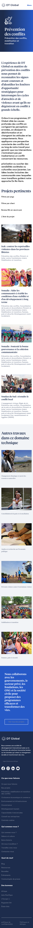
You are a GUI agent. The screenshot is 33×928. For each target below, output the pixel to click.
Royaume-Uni (6, 903)
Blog (3, 864)
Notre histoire (6, 840)
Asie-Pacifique (7, 895)
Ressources (5, 868)
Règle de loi (23, 403)
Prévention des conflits (10, 256)
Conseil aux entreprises (10, 816)
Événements (5, 875)
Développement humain (10, 809)
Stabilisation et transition (11, 260)
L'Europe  (5, 899)
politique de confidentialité (7, 923)
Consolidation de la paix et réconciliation (16, 307)
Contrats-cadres (7, 820)
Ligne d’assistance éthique (10, 761)
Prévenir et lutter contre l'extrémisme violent (16, 309)
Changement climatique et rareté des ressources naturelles (13, 477)
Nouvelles (5, 871)
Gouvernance (6, 805)
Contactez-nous (7, 851)
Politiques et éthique (24, 923)
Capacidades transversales (12, 813)
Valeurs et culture (8, 836)
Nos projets (5, 788)
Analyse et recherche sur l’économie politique (13, 550)
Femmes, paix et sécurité (9, 658)
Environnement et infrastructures (14, 801)
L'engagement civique (9, 403)
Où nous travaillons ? (9, 844)
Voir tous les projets (16, 722)
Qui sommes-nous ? (8, 832)
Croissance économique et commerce (15, 797)
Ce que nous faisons (9, 784)
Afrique (4, 891)
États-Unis (5, 906)
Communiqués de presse (10, 879)
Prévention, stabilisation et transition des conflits (15, 793)
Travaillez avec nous (9, 848)
